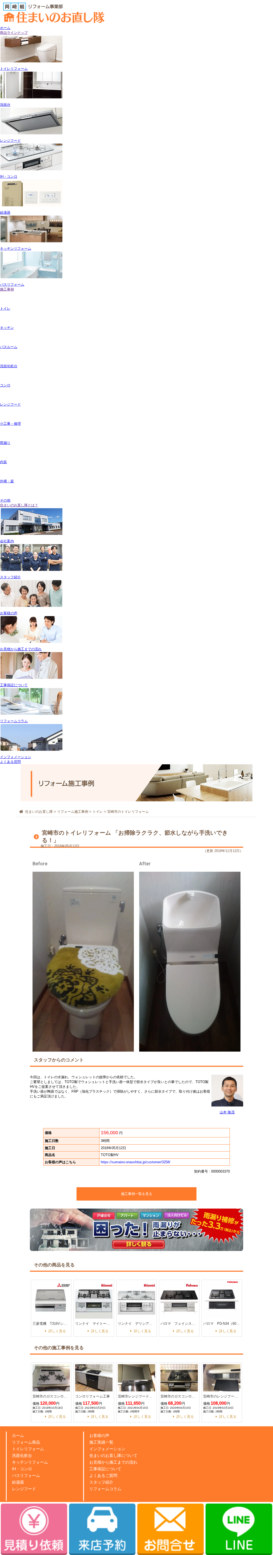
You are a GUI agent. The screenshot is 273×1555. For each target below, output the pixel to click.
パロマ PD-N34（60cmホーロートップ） (221, 1324)
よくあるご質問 (103, 1475)
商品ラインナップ (14, 33)
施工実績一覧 (101, 1442)
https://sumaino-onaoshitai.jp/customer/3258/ (135, 1162)
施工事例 (7, 289)
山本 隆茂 (227, 1112)
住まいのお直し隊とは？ (19, 505)
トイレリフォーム (28, 1449)
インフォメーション (107, 1449)
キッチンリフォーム (30, 1462)
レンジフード (24, 1489)
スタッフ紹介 (101, 1482)
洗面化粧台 (22, 1455)
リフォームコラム (105, 1489)
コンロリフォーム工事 (92, 1396)
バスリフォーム (26, 1475)
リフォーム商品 (26, 1442)
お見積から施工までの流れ (113, 1462)
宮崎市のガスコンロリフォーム (51, 1396)
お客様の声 (99, 1435)
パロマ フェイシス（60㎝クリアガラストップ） (179, 1324)
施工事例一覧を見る (136, 1194)
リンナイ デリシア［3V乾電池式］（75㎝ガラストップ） (136, 1324)
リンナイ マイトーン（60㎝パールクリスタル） (94, 1324)
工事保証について (105, 1469)
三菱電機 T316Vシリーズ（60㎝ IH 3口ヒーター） (51, 1324)
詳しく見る (57, 1331)
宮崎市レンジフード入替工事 (136, 1396)
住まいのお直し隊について (113, 1455)
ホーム (5, 28)
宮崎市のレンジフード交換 (221, 1396)
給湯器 (18, 1482)
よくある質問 (10, 762)
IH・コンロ (22, 1469)
